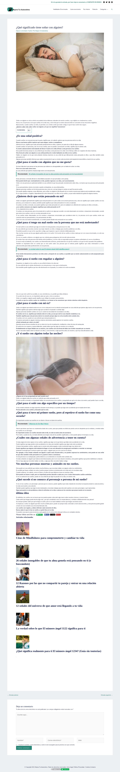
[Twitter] (106, 2)
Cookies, (87, 767)
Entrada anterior (12, 695)
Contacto (93, 767)
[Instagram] (109, 2)
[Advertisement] (60, 106)
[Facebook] (104, 2)
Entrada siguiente (107, 695)
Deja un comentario (21, 31)
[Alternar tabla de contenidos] (28, 130)
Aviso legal (70, 767)
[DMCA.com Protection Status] (55, 769)
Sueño (30, 31)
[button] (112, 9)
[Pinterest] (112, 2)
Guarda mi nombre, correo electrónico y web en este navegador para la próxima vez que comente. (46, 745)
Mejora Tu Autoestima (41, 767)
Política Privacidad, (79, 767)
